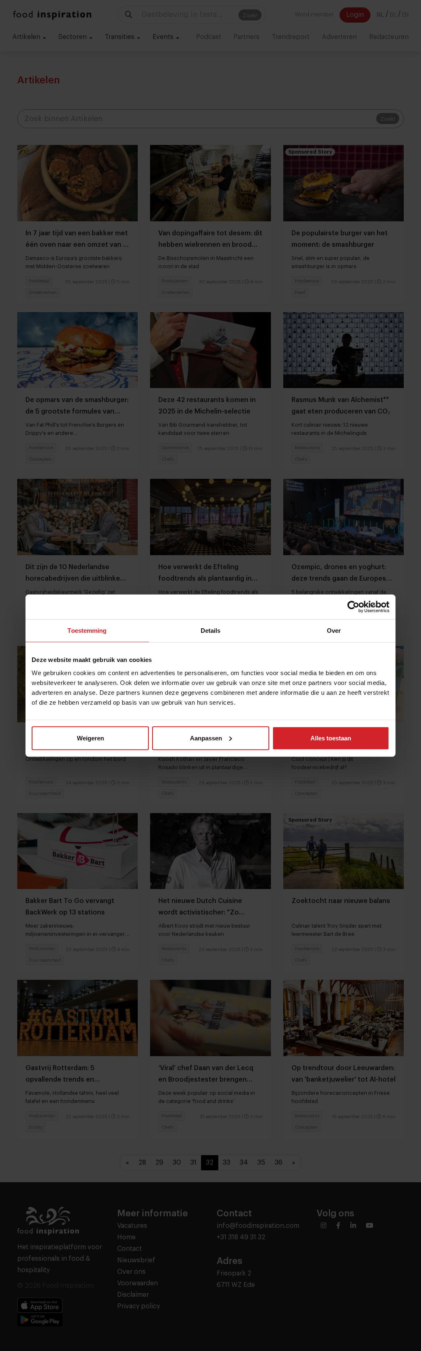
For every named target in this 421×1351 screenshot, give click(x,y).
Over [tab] (334, 630)
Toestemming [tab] (86, 630)
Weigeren (90, 737)
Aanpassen (206, 737)
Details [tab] (211, 630)
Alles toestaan (330, 737)
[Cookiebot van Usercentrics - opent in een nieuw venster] (353, 607)
